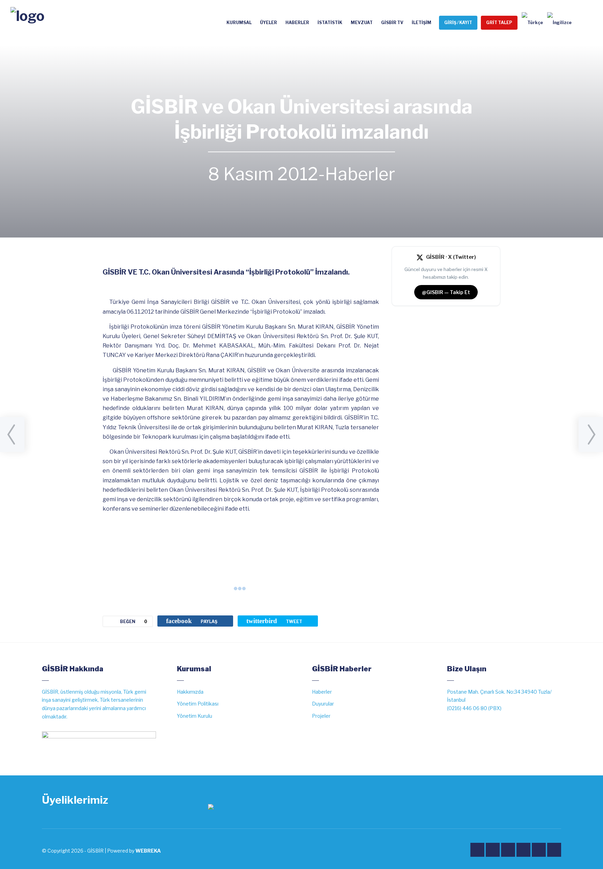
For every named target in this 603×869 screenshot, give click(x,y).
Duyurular (323, 704)
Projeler (321, 716)
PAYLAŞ (191, 621)
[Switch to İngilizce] (557, 22)
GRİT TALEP (499, 22)
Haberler (360, 173)
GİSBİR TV (392, 22)
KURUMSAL (239, 22)
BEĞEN (133, 621)
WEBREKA (148, 851)
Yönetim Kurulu (194, 716)
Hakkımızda (190, 692)
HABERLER (297, 22)
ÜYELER (268, 22)
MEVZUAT (362, 22)
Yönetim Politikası (197, 704)
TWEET (274, 621)
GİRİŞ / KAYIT (458, 22)
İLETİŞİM (421, 22)
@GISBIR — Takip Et (446, 292)
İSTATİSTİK (330, 22)
